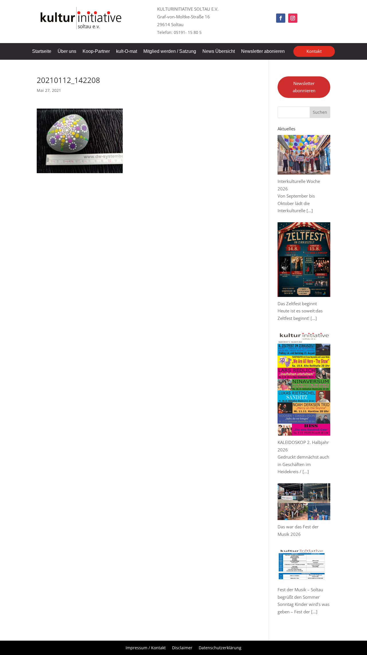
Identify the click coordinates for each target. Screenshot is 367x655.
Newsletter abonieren (263, 51)
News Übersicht (218, 51)
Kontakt (314, 51)
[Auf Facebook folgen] (280, 18)
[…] (310, 210)
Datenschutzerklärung (220, 648)
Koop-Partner (96, 51)
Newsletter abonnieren (304, 87)
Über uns (67, 51)
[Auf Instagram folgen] (292, 18)
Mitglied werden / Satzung (169, 51)
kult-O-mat (126, 51)
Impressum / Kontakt (146, 648)
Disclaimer (182, 648)
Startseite (41, 51)
